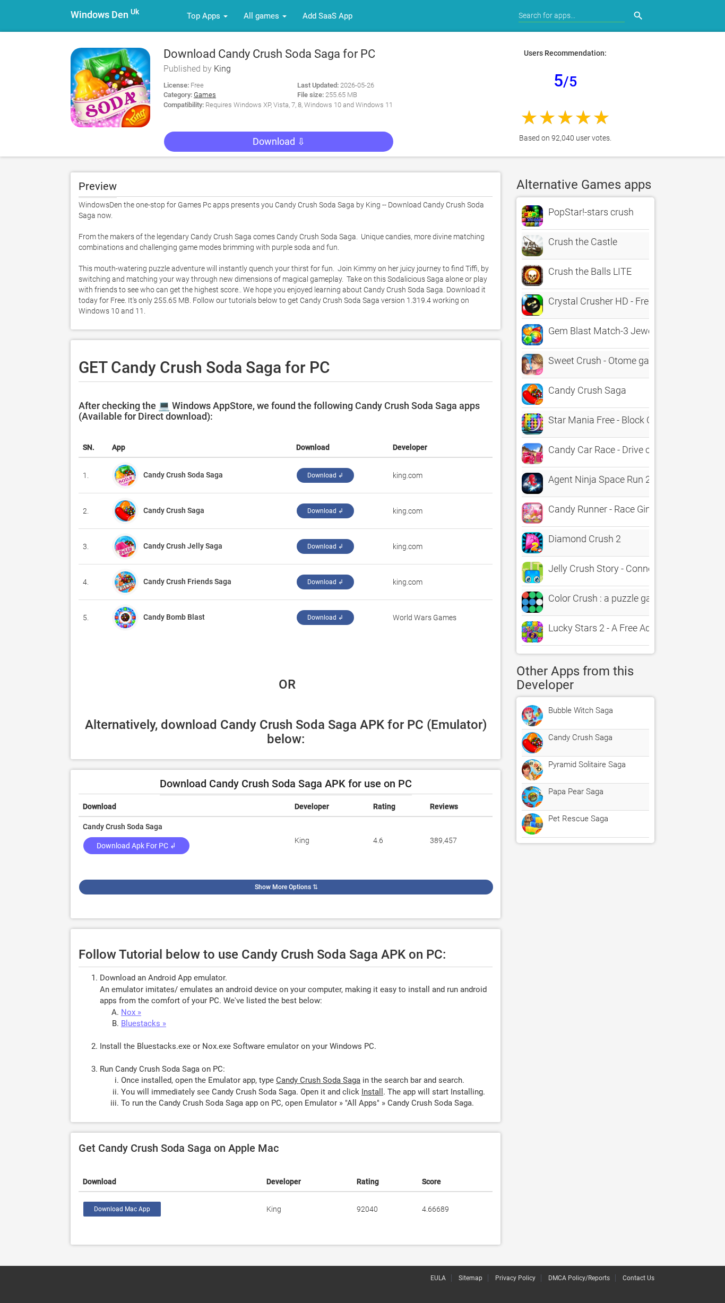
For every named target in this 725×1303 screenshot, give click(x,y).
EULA (438, 1278)
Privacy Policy (515, 1278)
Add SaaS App (327, 16)
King (222, 69)
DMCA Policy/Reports (579, 1278)
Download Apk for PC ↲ (136, 845)
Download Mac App (122, 1209)
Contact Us (638, 1278)
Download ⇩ (279, 141)
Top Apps (204, 16)
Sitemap (470, 1278)
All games (262, 16)
